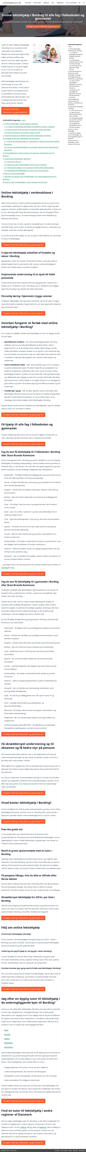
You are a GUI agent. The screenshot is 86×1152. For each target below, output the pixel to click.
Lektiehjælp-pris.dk (12, 2)
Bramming (8, 1047)
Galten (7, 1038)
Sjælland (60, 3)
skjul (23, 120)
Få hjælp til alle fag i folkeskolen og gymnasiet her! (43, 26)
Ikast (6, 1030)
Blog (70, 1150)
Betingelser (82, 1150)
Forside (28, 3)
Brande (7, 1034)
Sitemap (75, 1150)
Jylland (46, 3)
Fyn (52, 3)
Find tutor (37, 3)
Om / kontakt (71, 3)
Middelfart (8, 1043)
